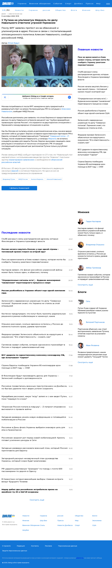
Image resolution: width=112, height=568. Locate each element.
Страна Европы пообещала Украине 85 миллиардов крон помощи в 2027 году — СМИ (91, 164)
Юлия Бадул (13, 43)
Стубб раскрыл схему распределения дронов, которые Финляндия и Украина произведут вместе (94, 76)
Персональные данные (67, 546)
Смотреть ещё (37, 500)
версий (15, 171)
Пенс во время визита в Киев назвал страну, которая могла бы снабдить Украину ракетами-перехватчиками (93, 61)
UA (3, 10)
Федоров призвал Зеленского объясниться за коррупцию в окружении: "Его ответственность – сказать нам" (94, 139)
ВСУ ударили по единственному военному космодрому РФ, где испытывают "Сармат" (93, 152)
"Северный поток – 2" (59, 136)
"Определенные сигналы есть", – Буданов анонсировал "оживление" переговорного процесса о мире (94, 101)
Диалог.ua (79, 558)
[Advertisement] (37, 209)
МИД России (23, 179)
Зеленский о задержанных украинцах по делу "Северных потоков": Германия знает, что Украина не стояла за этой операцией (31, 303)
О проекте (6, 546)
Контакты (35, 546)
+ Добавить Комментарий (19, 188)
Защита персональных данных (14, 551)
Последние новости (16, 232)
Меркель (52, 139)
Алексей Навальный (54, 179)
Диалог (4, 13)
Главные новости (90, 49)
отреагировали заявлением (21, 160)
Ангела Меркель (37, 179)
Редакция (21, 546)
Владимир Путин (9, 179)
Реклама (48, 546)
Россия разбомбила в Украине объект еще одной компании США (93, 112)
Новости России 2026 (15, 13)
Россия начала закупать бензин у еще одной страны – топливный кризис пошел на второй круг (93, 89)
